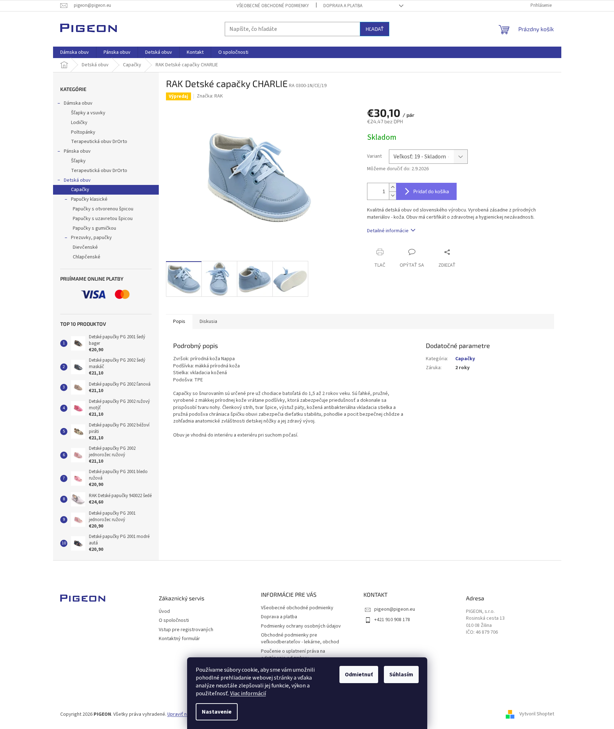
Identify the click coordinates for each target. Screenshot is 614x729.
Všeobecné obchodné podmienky (273, 6)
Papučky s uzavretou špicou (103, 218)
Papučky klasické (89, 199)
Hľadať (375, 29)
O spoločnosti (174, 620)
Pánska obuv (77, 151)
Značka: (210, 96)
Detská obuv (77, 180)
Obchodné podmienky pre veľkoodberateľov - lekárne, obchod (300, 638)
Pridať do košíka (431, 191)
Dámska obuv (78, 103)
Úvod (164, 611)
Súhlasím (401, 674)
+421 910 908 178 (392, 619)
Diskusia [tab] (208, 321)
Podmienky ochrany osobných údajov (301, 626)
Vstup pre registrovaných (186, 629)
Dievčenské (85, 247)
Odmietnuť (359, 674)
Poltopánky (83, 132)
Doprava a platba (342, 6)
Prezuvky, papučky (91, 237)
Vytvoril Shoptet (536, 714)
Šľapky (78, 161)
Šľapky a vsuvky (88, 112)
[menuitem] (74, 52)
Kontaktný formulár (179, 638)
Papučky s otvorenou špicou (103, 209)
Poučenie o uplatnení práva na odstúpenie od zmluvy (293, 655)
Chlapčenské (86, 257)
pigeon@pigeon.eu (394, 609)
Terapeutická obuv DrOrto (99, 141)
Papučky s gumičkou (94, 228)
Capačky (80, 189)
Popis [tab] (179, 321)
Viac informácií (248, 693)
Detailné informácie (388, 230)
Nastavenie (217, 712)
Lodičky (79, 122)
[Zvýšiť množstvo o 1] (392, 187)
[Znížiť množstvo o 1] (392, 195)
